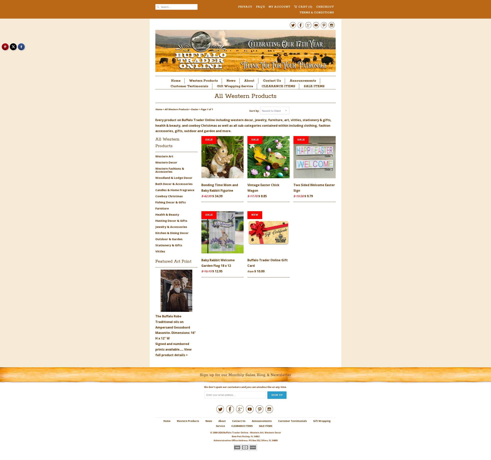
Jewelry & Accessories (171, 227)
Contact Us (272, 81)
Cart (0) (305, 7)
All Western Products (245, 96)
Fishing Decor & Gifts (170, 202)
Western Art (164, 156)
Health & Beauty (167, 214)
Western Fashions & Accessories (169, 170)
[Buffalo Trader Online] (245, 52)
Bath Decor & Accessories (174, 184)
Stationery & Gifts (168, 245)
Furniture (162, 208)
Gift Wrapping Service (235, 86)
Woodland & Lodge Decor (173, 178)
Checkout (325, 7)
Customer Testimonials (189, 86)
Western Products (203, 81)
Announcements (303, 81)
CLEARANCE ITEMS (278, 86)
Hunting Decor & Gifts (171, 221)
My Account (279, 7)
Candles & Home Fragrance (174, 190)
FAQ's (260, 7)
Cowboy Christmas (169, 196)
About (249, 81)
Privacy (245, 7)
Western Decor (166, 162)
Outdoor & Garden (168, 239)
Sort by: (254, 111)
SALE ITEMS (314, 86)
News (231, 81)
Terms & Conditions (316, 12)
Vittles (160, 251)
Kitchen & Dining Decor (172, 233)
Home (175, 81)
